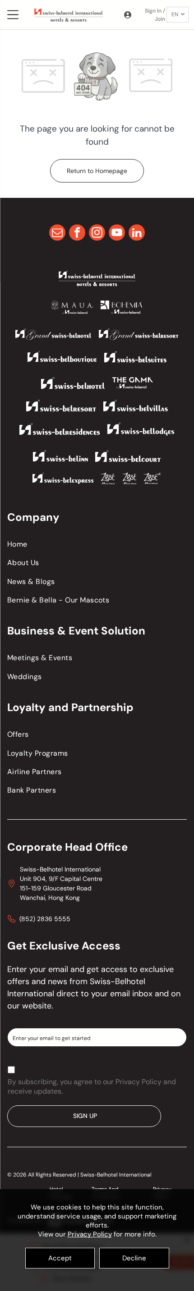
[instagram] (97, 233)
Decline (134, 1258)
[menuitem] (97, 544)
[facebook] (77, 233)
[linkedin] (137, 233)
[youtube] (117, 233)
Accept (60, 1258)
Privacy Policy (90, 1234)
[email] (57, 233)
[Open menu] (12, 14)
